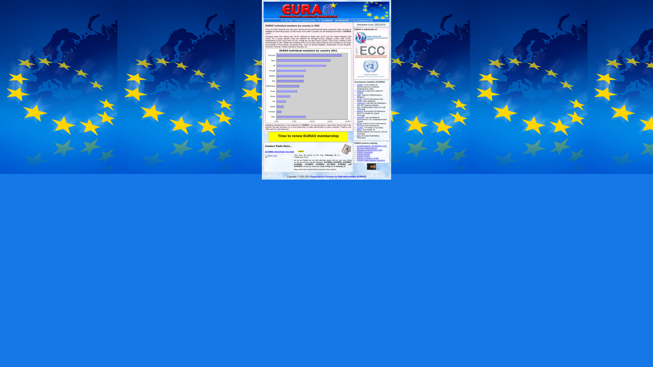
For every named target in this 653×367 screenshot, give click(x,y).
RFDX (359, 124)
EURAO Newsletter (365, 152)
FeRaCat (360, 103)
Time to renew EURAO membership (308, 136)
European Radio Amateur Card (369, 150)
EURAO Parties (363, 156)
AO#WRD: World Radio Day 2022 (279, 152)
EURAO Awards (363, 154)
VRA (359, 95)
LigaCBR (360, 117)
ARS (359, 136)
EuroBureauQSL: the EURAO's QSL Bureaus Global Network (372, 147)
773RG (360, 128)
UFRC (359, 99)
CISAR (360, 85)
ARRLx (360, 111)
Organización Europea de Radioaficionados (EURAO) (338, 176)
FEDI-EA (360, 91)
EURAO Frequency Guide (368, 158)
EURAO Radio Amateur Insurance (371, 160)
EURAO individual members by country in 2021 (292, 25)
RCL (359, 107)
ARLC (359, 130)
